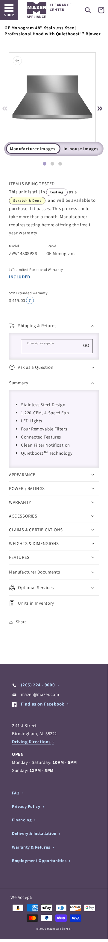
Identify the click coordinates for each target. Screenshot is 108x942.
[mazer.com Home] (36, 10)
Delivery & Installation (34, 833)
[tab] (44, 164)
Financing (22, 820)
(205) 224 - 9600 (38, 685)
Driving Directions (31, 741)
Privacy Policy (26, 806)
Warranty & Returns (31, 847)
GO (86, 345)
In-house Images (81, 148)
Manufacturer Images (32, 148)
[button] (88, 10)
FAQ (16, 793)
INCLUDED (19, 277)
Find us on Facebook (43, 704)
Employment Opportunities (40, 860)
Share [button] (21, 621)
